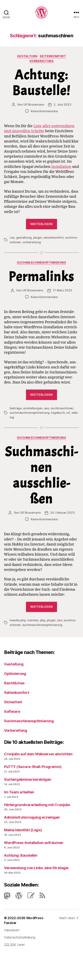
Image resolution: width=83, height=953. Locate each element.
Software (12, 711)
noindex (32, 620)
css (12, 237)
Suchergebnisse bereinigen (27, 779)
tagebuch (58, 413)
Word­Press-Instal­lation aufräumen (33, 843)
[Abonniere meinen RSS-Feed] (40, 897)
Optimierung (15, 673)
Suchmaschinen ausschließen (41, 475)
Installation (61, 166)
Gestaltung (27, 56)
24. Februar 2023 (62, 512)
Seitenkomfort (53, 56)
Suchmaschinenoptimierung (41, 262)
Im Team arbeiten (19, 792)
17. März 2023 (62, 290)
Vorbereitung (41, 61)
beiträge (16, 408)
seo (46, 408)
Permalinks (41, 276)
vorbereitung (31, 242)
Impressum (11, 930)
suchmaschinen (62, 408)
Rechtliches (14, 683)
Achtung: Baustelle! (41, 82)
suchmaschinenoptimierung (30, 413)
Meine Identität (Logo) (23, 830)
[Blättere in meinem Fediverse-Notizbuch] (29, 897)
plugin (37, 237)
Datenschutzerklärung (19, 937)
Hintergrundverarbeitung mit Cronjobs (37, 805)
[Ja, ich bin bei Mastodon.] (7, 897)
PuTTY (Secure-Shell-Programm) (32, 767)
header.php (18, 620)
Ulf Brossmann (33, 104)
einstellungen (33, 408)
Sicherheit (13, 702)
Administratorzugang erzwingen (32, 817)
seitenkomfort (54, 237)
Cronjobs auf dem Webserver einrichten (38, 754)
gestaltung (24, 237)
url (68, 413)
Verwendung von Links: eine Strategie (36, 868)
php (42, 620)
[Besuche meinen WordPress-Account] (16, 897)
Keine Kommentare (44, 111)
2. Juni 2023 (62, 104)
